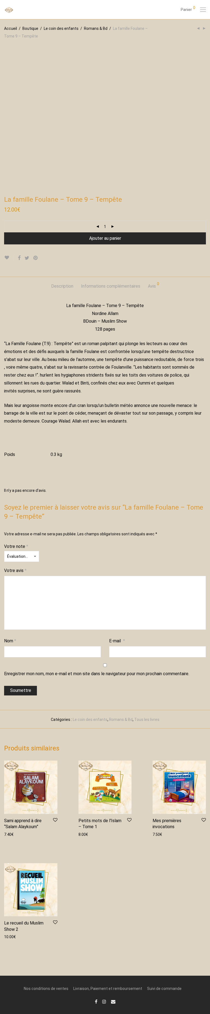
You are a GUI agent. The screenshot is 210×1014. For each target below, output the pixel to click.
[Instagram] (104, 1001)
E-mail (117, 640)
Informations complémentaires (110, 286)
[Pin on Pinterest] (35, 258)
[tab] (62, 286)
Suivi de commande (164, 988)
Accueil (10, 28)
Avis (153, 285)
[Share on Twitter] (27, 258)
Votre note (16, 546)
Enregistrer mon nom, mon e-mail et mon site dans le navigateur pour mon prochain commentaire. (96, 673)
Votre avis (15, 570)
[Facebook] (96, 1001)
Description (62, 286)
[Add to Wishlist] (9, 257)
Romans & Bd (95, 28)
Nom (10, 640)
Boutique (30, 28)
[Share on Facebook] (19, 258)
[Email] (113, 1001)
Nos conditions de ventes (46, 988)
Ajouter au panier (105, 238)
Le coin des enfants (61, 28)
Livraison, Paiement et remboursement (107, 988)
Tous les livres (146, 719)
